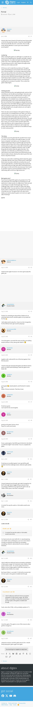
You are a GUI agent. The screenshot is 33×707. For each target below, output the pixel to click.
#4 (31, 336)
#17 (31, 638)
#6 (31, 381)
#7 (31, 402)
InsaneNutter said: (8, 592)
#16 (31, 620)
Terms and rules (12, 703)
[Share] (29, 36)
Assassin (4, 14)
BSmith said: (6, 528)
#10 (31, 459)
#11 (31, 479)
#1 (31, 36)
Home (14, 705)
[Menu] (3, 2)
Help (11, 705)
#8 (31, 420)
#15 (31, 586)
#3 (31, 311)
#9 (31, 439)
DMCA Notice (4, 705)
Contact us (4, 703)
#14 (31, 558)
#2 (31, 267)
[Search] (30, 2)
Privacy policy (22, 703)
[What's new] (27, 2)
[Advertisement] (16, 21)
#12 (31, 501)
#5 (31, 355)
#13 (31, 519)
